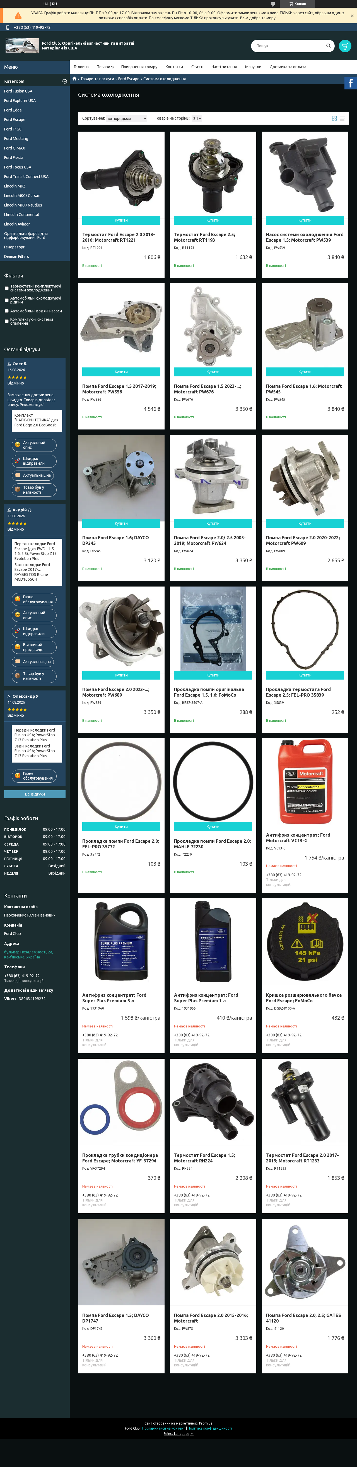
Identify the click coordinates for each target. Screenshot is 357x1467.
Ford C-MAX (14, 148)
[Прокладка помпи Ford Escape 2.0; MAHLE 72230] (213, 781)
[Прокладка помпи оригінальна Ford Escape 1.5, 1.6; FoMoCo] (213, 630)
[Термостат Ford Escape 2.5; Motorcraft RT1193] (213, 175)
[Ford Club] (22, 45)
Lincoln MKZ (15, 186)
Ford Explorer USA (20, 100)
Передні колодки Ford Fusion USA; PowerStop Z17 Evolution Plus (35, 735)
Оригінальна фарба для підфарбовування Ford (26, 235)
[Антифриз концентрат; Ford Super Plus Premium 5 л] (121, 941)
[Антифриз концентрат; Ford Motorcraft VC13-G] (305, 781)
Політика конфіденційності (210, 1428)
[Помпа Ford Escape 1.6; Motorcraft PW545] (305, 326)
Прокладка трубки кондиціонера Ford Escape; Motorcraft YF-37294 (120, 1158)
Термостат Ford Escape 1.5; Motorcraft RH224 (204, 1158)
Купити (121, 220)
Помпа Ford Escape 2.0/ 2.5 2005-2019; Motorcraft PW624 (210, 540)
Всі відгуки (35, 794)
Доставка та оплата (288, 67)
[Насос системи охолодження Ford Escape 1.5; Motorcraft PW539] (305, 175)
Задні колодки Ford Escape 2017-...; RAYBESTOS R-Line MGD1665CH (32, 572)
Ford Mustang (16, 138)
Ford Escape (128, 79)
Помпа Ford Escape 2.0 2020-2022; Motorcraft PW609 (303, 540)
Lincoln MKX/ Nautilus (23, 205)
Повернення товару (139, 67)
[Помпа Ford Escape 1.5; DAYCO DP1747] (121, 1262)
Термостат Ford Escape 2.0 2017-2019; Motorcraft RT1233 (302, 1158)
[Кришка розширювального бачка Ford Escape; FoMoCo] (305, 941)
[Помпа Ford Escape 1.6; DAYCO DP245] (121, 478)
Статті (197, 67)
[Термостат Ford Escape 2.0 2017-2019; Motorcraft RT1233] (305, 1102)
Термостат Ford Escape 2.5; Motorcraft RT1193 (204, 237)
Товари (103, 67)
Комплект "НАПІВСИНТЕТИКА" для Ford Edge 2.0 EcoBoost (36, 420)
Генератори (14, 247)
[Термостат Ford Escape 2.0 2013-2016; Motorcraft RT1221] (121, 175)
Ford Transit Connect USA (26, 176)
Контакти (174, 67)
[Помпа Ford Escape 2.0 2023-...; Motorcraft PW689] (121, 630)
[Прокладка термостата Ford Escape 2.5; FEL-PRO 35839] (305, 630)
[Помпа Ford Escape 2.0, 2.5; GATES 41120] (305, 1262)
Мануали (253, 67)
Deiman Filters (16, 256)
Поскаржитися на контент (163, 1428)
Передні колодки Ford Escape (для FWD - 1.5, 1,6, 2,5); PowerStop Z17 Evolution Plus (36, 551)
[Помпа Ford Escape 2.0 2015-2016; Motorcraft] (213, 1262)
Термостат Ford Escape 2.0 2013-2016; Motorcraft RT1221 (118, 237)
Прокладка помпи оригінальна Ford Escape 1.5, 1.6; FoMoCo (209, 692)
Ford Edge (13, 110)
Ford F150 (12, 129)
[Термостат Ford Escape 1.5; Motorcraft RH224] (213, 1102)
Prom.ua (206, 1423)
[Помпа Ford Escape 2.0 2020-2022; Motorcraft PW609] (305, 478)
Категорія (14, 81)
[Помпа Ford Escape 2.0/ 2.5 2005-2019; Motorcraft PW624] (213, 478)
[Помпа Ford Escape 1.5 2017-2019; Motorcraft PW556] (121, 326)
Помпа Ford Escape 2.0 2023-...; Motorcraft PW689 (115, 692)
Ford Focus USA (17, 167)
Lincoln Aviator (17, 224)
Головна (81, 67)
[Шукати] (328, 46)
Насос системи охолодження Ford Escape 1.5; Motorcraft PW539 (305, 237)
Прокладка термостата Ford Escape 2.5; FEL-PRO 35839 (298, 692)
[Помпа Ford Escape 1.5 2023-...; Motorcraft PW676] (213, 326)
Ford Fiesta (13, 157)
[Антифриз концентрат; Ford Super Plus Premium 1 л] (213, 941)
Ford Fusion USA (18, 91)
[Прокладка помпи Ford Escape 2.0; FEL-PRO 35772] (121, 781)
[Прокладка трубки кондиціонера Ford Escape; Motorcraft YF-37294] (121, 1102)
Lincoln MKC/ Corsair (22, 195)
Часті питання (224, 67)
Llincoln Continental (21, 214)
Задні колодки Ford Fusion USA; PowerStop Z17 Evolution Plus (35, 751)
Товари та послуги (97, 79)
